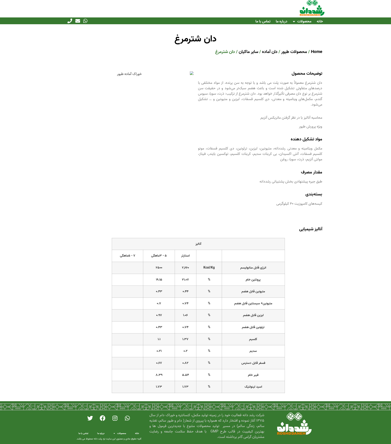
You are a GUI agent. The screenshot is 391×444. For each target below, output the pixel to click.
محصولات (304, 21)
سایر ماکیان (248, 51)
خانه (320, 21)
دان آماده (269, 51)
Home (316, 51)
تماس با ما (262, 21)
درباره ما (281, 21)
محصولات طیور (294, 51)
